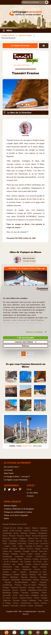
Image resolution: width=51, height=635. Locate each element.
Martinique (14, 592)
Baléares (33, 548)
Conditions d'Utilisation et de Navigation (19, 524)
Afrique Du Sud (10, 543)
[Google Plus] (15, 505)
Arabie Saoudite (16, 546)
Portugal (31, 603)
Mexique (33, 592)
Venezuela (14, 621)
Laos (45, 584)
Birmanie (20, 551)
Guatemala (19, 572)
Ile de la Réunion (11, 577)
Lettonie (6, 587)
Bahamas (24, 548)
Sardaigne (35, 608)
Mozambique (26, 595)
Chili (45, 556)
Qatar (45, 603)
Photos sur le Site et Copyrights (16, 530)
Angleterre (43, 543)
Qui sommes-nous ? (11, 482)
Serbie (44, 608)
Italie (17, 582)
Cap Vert (39, 556)
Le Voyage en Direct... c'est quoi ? (17, 492)
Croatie (7, 561)
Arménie (35, 546)
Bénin (5, 556)
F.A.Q (29, 505)
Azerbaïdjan (7, 548)
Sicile (15, 610)
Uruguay (6, 621)
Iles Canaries (25, 577)
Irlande (20, 579)
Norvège (8, 597)
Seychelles (7, 610)
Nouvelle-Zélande (21, 597)
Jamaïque (25, 582)
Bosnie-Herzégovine (39, 551)
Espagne (26, 566)
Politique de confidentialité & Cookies (18, 527)
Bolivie (27, 551)
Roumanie (6, 605)
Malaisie (24, 590)
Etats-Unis (43, 566)
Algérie (27, 543)
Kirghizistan (26, 584)
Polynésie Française (18, 603)
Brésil (15, 553)
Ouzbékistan (7, 600)
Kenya (17, 584)
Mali (39, 590)
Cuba (21, 561)
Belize (5, 551)
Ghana (37, 569)
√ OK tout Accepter (25, 338)
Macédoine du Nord (38, 587)
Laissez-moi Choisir (24, 342)
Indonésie (6, 579)
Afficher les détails (34, 332)
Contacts (30, 511)
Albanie (20, 543)
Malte (45, 590)
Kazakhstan (7, 584)
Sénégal (44, 613)
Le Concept (8, 485)
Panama (18, 600)
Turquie (36, 618)
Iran (13, 579)
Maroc (5, 592)
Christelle (25, 151)
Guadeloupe (7, 572)
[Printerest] (20, 505)
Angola (5, 546)
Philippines (43, 600)
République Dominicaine (37, 605)
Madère (16, 590)
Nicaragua (44, 595)
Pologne (6, 603)
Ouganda (42, 597)
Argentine (27, 546)
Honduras (27, 574)
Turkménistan (26, 618)
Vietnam (23, 621)
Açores (16, 548)
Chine (5, 559)
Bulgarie (22, 553)
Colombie (12, 559)
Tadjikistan (7, 616)
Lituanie (23, 587)
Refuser (25, 346)
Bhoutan (12, 551)
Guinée (29, 572)
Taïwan (24, 616)
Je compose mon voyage (20, 46)
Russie (15, 605)
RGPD (6, 534)
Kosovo (37, 584)
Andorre (35, 543)
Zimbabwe (39, 621)
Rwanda (23, 605)
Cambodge (13, 556)
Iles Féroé (37, 577)
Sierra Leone (24, 610)
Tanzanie (16, 616)
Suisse (14, 613)
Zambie (30, 621)
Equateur (17, 566)
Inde (45, 577)
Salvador (25, 608)
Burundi (44, 553)
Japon (34, 582)
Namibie (36, 595)
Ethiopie (6, 569)
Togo (40, 616)
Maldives (32, 590)
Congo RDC (21, 559)
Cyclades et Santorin (33, 561)
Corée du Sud (33, 559)
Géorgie (13, 574)
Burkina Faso (33, 553)
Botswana (6, 553)
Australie (44, 546)
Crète (14, 561)
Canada (31, 556)
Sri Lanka (6, 613)
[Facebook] (5, 505)
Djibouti (22, 564)
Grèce (44, 569)
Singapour (35, 610)
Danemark (14, 564)
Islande (28, 579)
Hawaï (20, 574)
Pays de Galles (30, 600)
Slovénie (44, 610)
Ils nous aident (32, 508)
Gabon (30, 569)
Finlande (14, 569)
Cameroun (22, 556)
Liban (14, 587)
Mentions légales (10, 521)
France (22, 569)
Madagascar (7, 590)
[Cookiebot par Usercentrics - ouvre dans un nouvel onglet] (36, 289)
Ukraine (44, 618)
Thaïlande (32, 616)
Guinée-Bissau (40, 572)
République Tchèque (11, 608)
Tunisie (15, 618)
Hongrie (35, 574)
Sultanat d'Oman (25, 613)
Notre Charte (8, 488)
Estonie (34, 566)
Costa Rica (44, 559)
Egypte (38, 564)
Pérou (39, 603)
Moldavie (43, 592)
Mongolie (6, 595)
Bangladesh (42, 548)
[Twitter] (10, 505)
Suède (36, 613)
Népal (34, 597)
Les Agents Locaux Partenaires (16, 495)
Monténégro (15, 595)
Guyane (5, 574)
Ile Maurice (44, 574)
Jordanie (43, 582)
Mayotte (24, 592)
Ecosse (30, 564)
